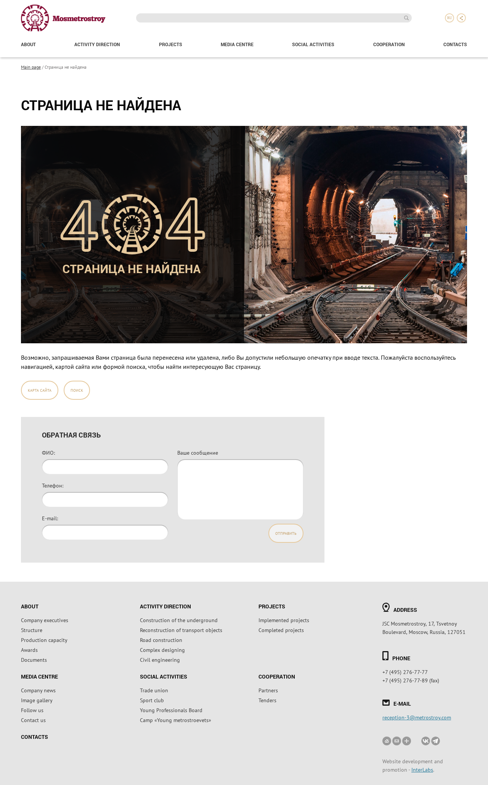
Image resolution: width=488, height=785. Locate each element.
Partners (268, 690)
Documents (34, 659)
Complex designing (162, 649)
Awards (29, 649)
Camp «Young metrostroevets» (175, 719)
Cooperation (389, 44)
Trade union (154, 690)
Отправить (286, 533)
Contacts (455, 44)
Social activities (313, 44)
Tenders (267, 700)
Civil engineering (160, 659)
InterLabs (422, 769)
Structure (31, 629)
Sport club (152, 700)
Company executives (44, 619)
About (28, 44)
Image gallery (37, 700)
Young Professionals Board (171, 709)
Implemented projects (283, 619)
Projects (170, 44)
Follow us (32, 709)
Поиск (77, 390)
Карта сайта (39, 390)
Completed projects (281, 629)
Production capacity (44, 639)
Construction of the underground (179, 619)
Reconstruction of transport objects (181, 629)
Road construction (161, 639)
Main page (31, 67)
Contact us (33, 719)
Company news (38, 690)
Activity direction (97, 44)
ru (449, 18)
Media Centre (237, 44)
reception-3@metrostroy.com (416, 717)
